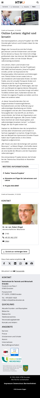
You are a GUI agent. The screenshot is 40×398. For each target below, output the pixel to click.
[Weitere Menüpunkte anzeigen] (11, 7)
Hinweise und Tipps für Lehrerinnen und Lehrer (21, 179)
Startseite (5, 6)
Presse (4, 334)
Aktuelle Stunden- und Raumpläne (14, 308)
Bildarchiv (5, 311)
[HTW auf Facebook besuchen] (24, 393)
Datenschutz (18, 383)
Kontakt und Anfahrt (9, 322)
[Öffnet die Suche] (37, 2)
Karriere (5, 331)
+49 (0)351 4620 (11, 298)
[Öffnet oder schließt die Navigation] (2, 2)
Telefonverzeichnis (9, 317)
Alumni (4, 339)
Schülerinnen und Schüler (11, 336)
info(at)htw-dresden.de (15, 300)
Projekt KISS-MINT (12, 186)
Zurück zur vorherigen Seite (16, 252)
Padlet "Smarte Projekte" (15, 173)
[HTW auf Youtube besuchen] (28, 393)
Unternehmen (7, 342)
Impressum (8, 383)
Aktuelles (26, 7)
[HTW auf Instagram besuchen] (16, 393)
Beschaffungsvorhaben (10, 345)
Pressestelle (19, 271)
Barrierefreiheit (30, 383)
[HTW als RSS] (12, 393)
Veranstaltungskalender (11, 320)
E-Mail (7, 241)
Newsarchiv (6, 314)
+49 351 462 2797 (11, 237)
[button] (24, 259)
